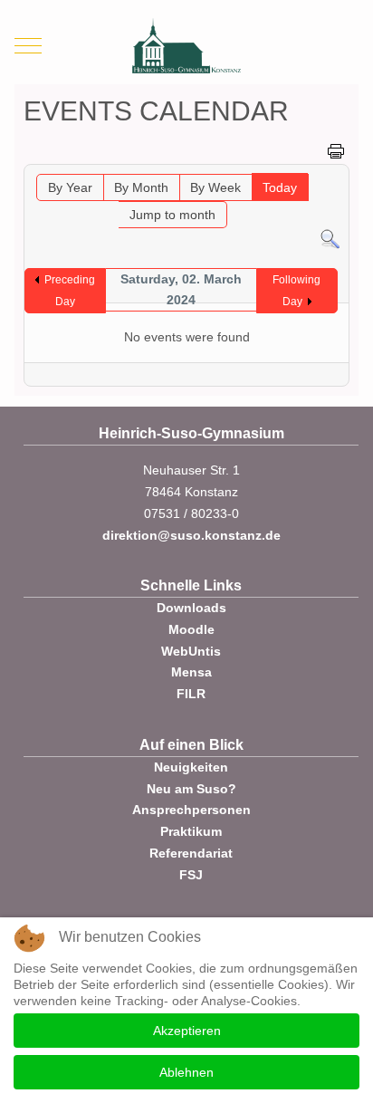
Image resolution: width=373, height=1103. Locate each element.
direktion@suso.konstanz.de (191, 535)
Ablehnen (186, 1072)
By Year (70, 187)
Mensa (191, 672)
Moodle (191, 629)
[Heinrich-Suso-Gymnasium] (186, 45)
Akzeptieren (187, 1030)
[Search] (330, 238)
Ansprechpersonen (191, 809)
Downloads (191, 607)
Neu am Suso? (191, 789)
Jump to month (172, 214)
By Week (215, 187)
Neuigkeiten (191, 767)
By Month (141, 187)
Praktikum (191, 831)
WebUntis (191, 651)
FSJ (191, 875)
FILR (191, 693)
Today (280, 187)
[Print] (336, 150)
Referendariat (191, 853)
